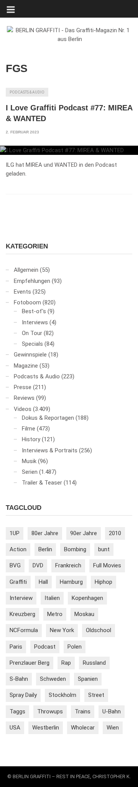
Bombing (75, 549)
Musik (29, 461)
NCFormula (24, 630)
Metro (54, 614)
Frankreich (68, 565)
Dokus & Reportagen (48, 417)
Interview (21, 598)
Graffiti (18, 581)
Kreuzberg (22, 614)
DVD (38, 565)
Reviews (24, 397)
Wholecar (83, 727)
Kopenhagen (87, 598)
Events (22, 291)
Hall (43, 581)
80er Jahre (44, 533)
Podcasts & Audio (27, 92)
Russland (94, 662)
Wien (113, 727)
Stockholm (62, 695)
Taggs (17, 711)
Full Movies (107, 565)
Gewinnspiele (30, 354)
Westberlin (45, 727)
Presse (22, 387)
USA (15, 727)
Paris (16, 646)
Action (18, 549)
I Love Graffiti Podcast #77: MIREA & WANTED (69, 113)
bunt (104, 549)
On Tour (32, 333)
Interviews (35, 322)
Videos (22, 409)
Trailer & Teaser (42, 482)
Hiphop (103, 581)
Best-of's (34, 311)
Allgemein (26, 269)
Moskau (84, 614)
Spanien (88, 678)
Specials (32, 343)
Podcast (45, 646)
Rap (66, 662)
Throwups (50, 711)
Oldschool (98, 630)
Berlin (45, 549)
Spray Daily (23, 695)
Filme (28, 428)
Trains (82, 711)
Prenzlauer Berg (29, 662)
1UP (15, 533)
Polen (74, 646)
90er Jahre (83, 533)
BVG (15, 565)
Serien (30, 471)
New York (62, 630)
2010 (115, 533)
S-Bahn (19, 678)
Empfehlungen (32, 281)
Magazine (26, 365)
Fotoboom (27, 302)
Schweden (53, 678)
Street (96, 695)
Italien (52, 598)
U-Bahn (111, 711)
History (31, 439)
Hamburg (71, 581)
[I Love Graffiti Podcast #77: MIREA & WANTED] (69, 150)
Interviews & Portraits (49, 450)
